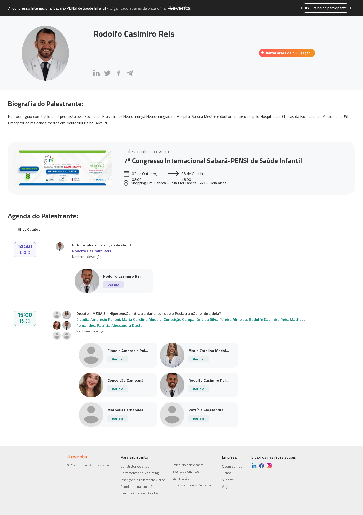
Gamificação (181, 478)
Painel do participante (329, 8)
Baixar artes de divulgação (288, 53)
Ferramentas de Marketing (140, 472)
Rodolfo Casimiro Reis (91, 251)
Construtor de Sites (135, 466)
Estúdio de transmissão (138, 486)
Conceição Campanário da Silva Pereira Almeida (205, 319)
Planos (227, 472)
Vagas (226, 486)
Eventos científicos (186, 471)
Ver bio (113, 284)
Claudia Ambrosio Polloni (98, 319)
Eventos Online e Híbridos (140, 493)
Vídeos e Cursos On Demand (194, 485)
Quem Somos (232, 466)
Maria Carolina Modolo (142, 319)
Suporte (228, 479)
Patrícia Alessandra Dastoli (121, 325)
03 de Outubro (29, 229)
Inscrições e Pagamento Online (143, 479)
